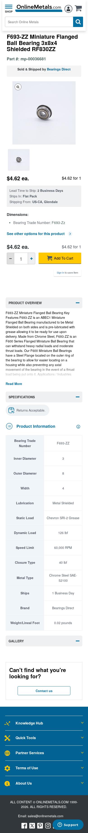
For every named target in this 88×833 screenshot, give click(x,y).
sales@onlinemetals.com (45, 816)
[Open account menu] (68, 8)
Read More (14, 383)
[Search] (78, 22)
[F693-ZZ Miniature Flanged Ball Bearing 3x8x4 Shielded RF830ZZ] (19, 160)
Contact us (44, 690)
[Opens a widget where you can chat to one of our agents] (67, 825)
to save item (67, 272)
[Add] (31, 258)
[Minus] (10, 258)
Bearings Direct (59, 69)
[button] (79, 10)
